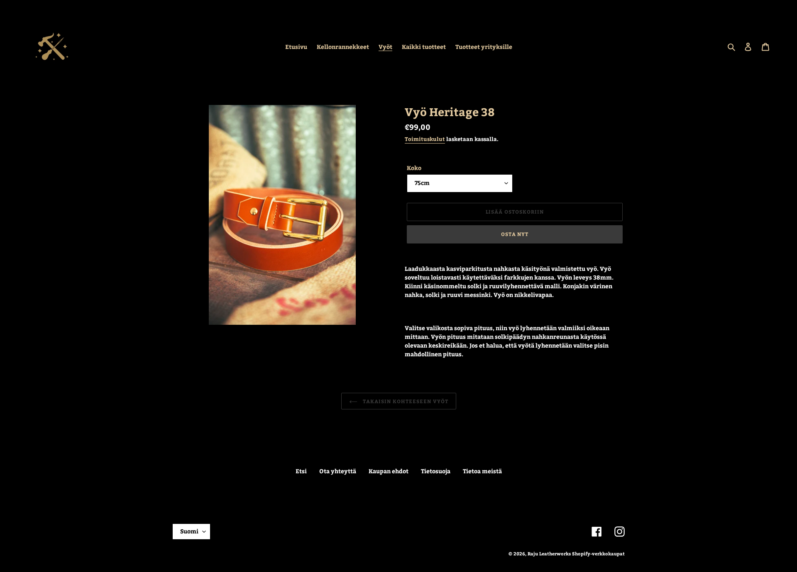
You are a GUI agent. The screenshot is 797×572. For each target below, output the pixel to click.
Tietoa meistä (482, 471)
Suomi (189, 531)
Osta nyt (515, 234)
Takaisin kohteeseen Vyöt (405, 401)
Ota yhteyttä (337, 471)
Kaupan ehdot (388, 471)
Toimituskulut (425, 139)
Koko (414, 168)
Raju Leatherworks (549, 553)
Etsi (301, 471)
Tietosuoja (435, 471)
